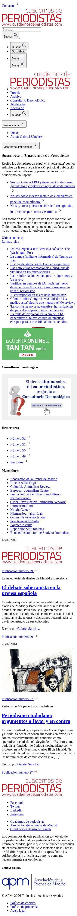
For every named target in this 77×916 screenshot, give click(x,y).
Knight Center (20, 509)
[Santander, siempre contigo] (27, 358)
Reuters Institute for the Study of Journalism (40, 532)
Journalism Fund (21, 506)
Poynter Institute (21, 525)
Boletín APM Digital (24, 483)
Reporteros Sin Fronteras (27, 529)
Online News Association (27, 517)
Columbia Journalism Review (30, 486)
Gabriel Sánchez (28, 628)
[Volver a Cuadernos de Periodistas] (32, 25)
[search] (19, 45)
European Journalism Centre (29, 490)
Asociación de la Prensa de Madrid (33, 479)
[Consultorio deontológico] (39, 419)
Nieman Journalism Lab (26, 513)
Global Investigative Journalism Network (38, 502)
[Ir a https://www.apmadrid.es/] (34, 888)
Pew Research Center (24, 521)
